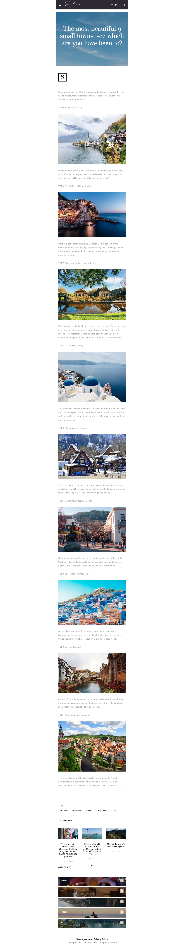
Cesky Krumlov (102, 810)
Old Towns (64, 810)
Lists (114, 810)
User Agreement (84, 939)
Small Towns (77, 810)
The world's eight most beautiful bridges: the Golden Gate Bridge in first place (92, 849)
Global (89, 810)
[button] (125, 5)
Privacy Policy (101, 939)
